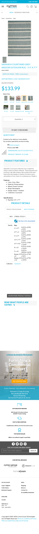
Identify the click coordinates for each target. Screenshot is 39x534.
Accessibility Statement (27, 492)
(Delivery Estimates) (7, 83)
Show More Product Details (19, 296)
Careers (4, 499)
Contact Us (24, 490)
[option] (19, 38)
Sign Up (33, 451)
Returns (23, 488)
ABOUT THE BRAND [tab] (29, 209)
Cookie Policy (11, 521)
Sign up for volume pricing (9, 1)
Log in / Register (6, 485)
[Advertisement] (22, 280)
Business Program (6, 490)
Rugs (14, 18)
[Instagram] (25, 444)
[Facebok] (13, 444)
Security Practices (22, 521)
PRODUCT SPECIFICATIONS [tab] (14, 209)
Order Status (5, 488)
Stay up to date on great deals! (19, 447)
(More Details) (24, 74)
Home (3, 18)
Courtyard (17, 264)
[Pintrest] (21, 444)
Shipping (23, 485)
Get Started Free (19, 381)
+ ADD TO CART (19, 125)
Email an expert (14, 145)
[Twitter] (17, 444)
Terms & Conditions (24, 518)
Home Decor (9, 18)
